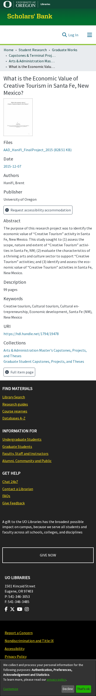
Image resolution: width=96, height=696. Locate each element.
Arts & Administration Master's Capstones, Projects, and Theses (32, 61)
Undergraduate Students (21, 439)
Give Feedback (13, 503)
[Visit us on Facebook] (6, 609)
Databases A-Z (13, 418)
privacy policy (56, 679)
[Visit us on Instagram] (27, 609)
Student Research (33, 49)
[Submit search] (64, 35)
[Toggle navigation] (89, 35)
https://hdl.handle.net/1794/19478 (31, 333)
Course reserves (14, 411)
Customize (10, 689)
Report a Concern (19, 632)
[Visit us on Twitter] (12, 609)
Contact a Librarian (17, 488)
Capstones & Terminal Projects (32, 55)
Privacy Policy (16, 656)
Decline (68, 689)
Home (9, 49)
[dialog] (48, 678)
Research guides (15, 404)
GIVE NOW (48, 555)
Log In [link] (73, 35)
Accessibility (14, 648)
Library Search (13, 397)
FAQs (6, 495)
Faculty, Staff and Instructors (25, 453)
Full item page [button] (22, 372)
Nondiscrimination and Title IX (29, 640)
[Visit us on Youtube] (19, 609)
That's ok (83, 689)
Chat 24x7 (10, 481)
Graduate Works (64, 49)
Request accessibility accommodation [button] (40, 210)
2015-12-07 (12, 166)
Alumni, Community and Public (26, 460)
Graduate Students (17, 446)
